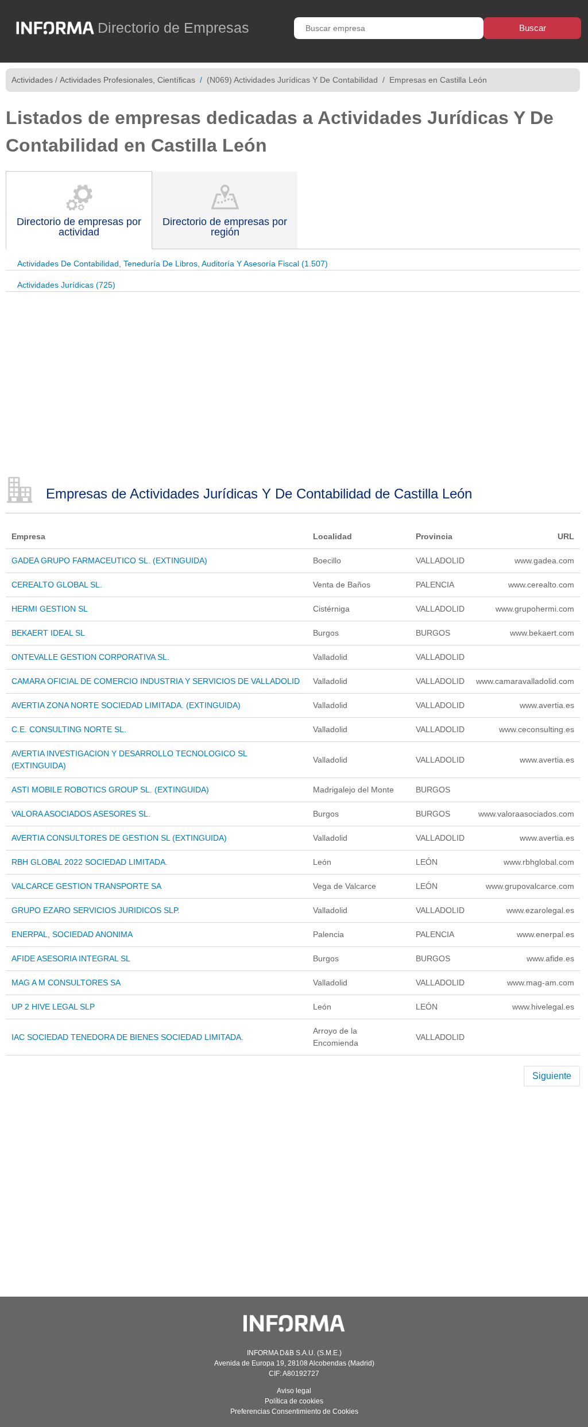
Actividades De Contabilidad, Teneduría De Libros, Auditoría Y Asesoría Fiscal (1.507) (172, 263)
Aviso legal (294, 1391)
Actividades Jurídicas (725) (66, 284)
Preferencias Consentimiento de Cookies (294, 1411)
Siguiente (551, 1076)
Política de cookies (294, 1401)
